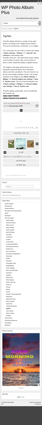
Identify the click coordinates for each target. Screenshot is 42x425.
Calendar (9, 234)
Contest (8, 239)
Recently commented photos (13, 211)
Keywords (9, 273)
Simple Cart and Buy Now (13, 294)
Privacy (8, 287)
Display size (9, 249)
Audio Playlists (9, 204)
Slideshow (9, 296)
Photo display (10, 280)
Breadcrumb (8, 206)
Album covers (10, 225)
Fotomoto (9, 261)
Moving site (9, 277)
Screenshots (8, 318)
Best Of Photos (10, 232)
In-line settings (10, 268)
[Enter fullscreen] (39, 2)
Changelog (8, 323)
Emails (8, 258)
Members (7, 325)
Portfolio (8, 315)
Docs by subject (7, 28)
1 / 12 (21, 152)
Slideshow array (11, 299)
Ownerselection (9, 208)
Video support (10, 313)
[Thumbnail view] (37, 106)
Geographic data (11, 263)
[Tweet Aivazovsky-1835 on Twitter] (10, 157)
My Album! (8, 215)
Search (8, 292)
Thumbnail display (11, 306)
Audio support (10, 230)
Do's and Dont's (10, 251)
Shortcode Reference (11, 320)
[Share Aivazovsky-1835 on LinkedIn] (24, 157)
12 (36, 127)
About (6, 213)
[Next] (37, 152)
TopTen (19, 103)
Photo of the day (11, 282)
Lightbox (8, 275)
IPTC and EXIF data (12, 270)
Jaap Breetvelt (15, 175)
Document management (13, 254)
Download (9, 256)
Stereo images (10, 301)
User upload (9, 311)
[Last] (37, 143)
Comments (9, 237)
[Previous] (5, 152)
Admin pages (10, 220)
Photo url (8, 285)
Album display (10, 227)
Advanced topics (11, 222)
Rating (8, 289)
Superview (9, 304)
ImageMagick (10, 265)
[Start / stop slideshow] (21, 110)
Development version (12, 246)
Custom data (9, 242)
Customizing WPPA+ (12, 244)
